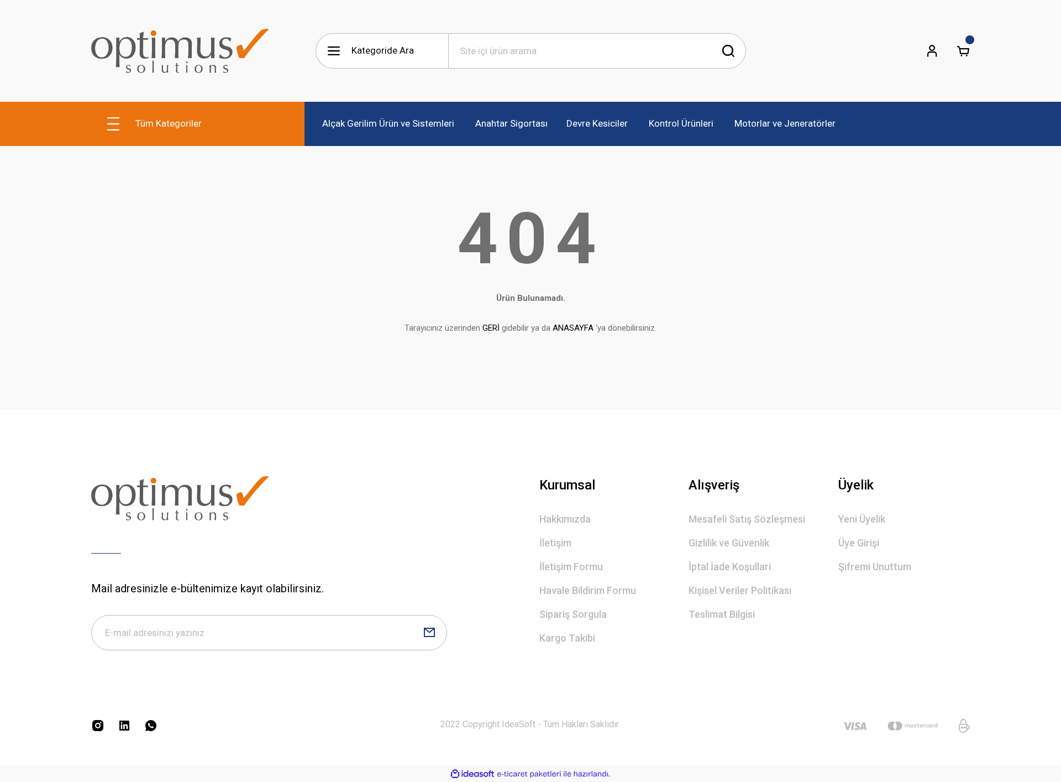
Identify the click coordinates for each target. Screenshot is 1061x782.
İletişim (555, 543)
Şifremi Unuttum (874, 566)
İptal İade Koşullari (730, 566)
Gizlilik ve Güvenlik (729, 543)
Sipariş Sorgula (573, 614)
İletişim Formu (571, 566)
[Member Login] (932, 51)
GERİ (491, 328)
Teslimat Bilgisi (722, 614)
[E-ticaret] (529, 774)
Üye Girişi (858, 543)
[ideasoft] (472, 774)
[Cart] (963, 51)
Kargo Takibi (567, 638)
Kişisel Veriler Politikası (740, 590)
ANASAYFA (573, 328)
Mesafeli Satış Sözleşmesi (747, 519)
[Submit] (429, 632)
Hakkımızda (565, 519)
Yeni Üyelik (861, 519)
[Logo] (180, 51)
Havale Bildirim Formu (587, 590)
